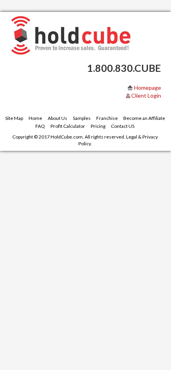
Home (35, 118)
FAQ (40, 126)
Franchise (107, 118)
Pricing (98, 126)
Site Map (14, 118)
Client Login (146, 95)
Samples (82, 118)
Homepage (147, 87)
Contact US (122, 126)
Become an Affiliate (144, 118)
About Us (57, 118)
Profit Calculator (68, 126)
